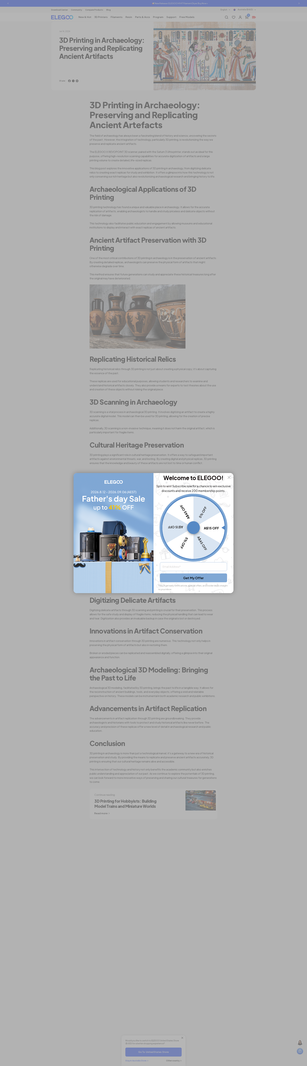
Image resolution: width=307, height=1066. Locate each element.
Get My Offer (193, 578)
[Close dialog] (229, 477)
